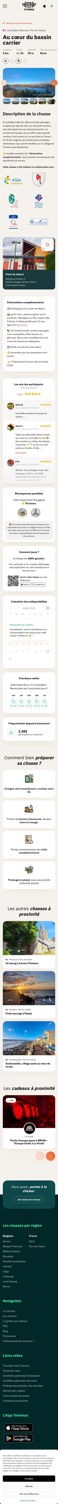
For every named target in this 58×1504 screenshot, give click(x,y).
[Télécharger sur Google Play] (52, 6)
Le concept (9, 1311)
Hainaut (7, 1266)
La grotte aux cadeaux (15, 1321)
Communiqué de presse (16, 1395)
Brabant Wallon (11, 1251)
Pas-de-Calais (37, 1246)
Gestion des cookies (27, 1500)
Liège (6, 1271)
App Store (27, 584)
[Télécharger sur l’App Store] (44, 6)
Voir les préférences (29, 1494)
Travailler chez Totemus (16, 1365)
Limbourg (8, 1276)
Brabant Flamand (12, 1246)
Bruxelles (8, 1256)
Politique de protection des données (23, 1385)
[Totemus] (29, 5)
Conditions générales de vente (20, 1380)
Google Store (40, 584)
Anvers (7, 1241)
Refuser (29, 1486)
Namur (7, 1286)
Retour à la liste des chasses (19, 23)
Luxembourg (10, 1281)
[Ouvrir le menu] (5, 6)
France (33, 1235)
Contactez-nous (12, 1370)
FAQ (5, 1326)
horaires (22, 325)
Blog (5, 1331)
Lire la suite (20, 453)
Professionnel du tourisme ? (18, 1341)
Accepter (29, 1478)
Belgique (8, 1235)
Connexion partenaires (15, 1400)
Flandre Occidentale (14, 1261)
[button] (29, 944)
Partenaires (9, 1336)
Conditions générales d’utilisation (21, 1375)
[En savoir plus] (22, 512)
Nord (31, 1241)
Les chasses (10, 1316)
